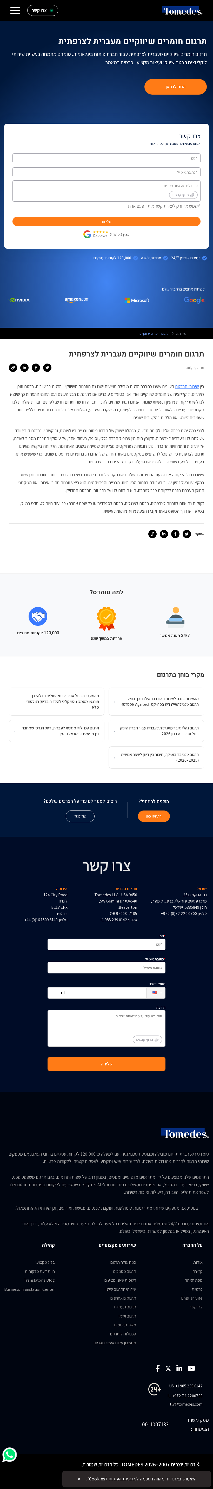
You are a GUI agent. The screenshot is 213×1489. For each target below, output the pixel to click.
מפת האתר (194, 1280)
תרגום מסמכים (124, 1271)
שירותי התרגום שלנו (120, 1289)
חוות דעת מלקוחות (40, 1271)
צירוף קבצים (180, 195)
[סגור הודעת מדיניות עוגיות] (79, 1479)
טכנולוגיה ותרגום (123, 1334)
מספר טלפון (157, 983)
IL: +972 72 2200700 (185, 1396)
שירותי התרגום (187, 386)
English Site (192, 1298)
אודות (198, 1262)
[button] (152, 992)
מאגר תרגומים (125, 1325)
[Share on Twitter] (47, 368)
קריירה (198, 1271)
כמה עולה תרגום (123, 1262)
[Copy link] (13, 368)
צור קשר (80, 816)
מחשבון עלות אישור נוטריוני (115, 1343)
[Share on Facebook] (36, 368)
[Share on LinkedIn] (24, 368)
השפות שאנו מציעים (120, 1280)
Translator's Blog (39, 1280)
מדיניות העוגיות (122, 1479)
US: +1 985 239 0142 (186, 1386)
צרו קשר (196, 1307)
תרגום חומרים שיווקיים (154, 333)
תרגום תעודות (125, 1307)
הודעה (150, 1023)
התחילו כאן (175, 87)
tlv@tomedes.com (186, 1404)
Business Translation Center (29, 1289)
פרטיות (197, 1289)
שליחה (106, 221)
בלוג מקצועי (45, 1262)
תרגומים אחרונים (123, 1298)
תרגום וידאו (127, 1316)
